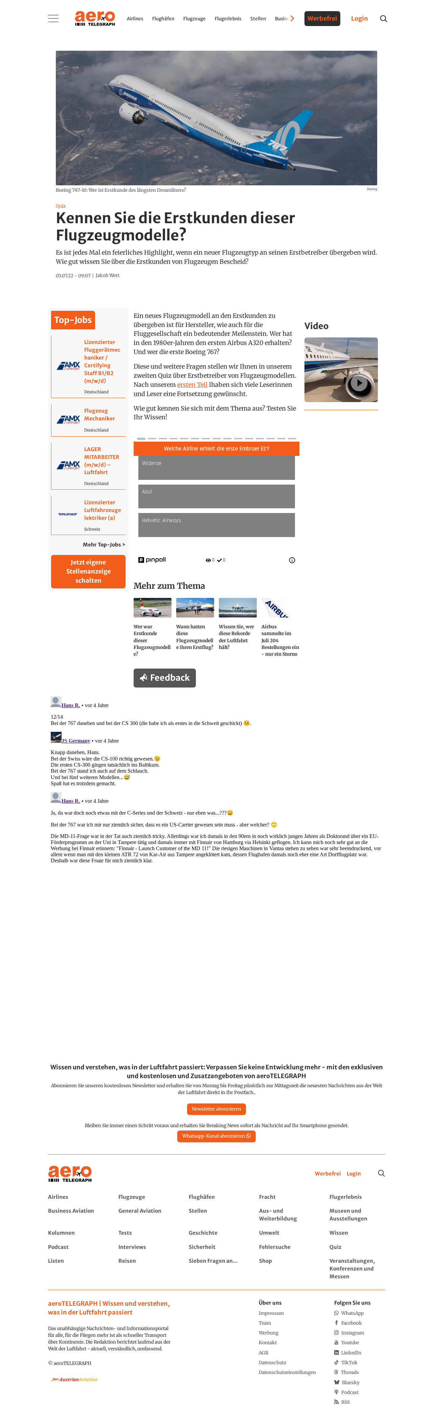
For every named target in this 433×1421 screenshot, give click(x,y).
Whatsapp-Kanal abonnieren (213, 1136)
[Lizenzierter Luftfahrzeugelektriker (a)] (88, 515)
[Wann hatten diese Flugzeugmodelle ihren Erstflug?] (195, 630)
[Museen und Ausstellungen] (357, 1215)
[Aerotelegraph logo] (95, 18)
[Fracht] (286, 1197)
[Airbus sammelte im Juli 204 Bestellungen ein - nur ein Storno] (280, 630)
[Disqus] (216, 778)
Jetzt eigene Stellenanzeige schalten (88, 571)
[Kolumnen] (75, 1233)
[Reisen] (146, 1269)
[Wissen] (357, 1233)
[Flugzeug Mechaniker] (88, 420)
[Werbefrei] (328, 1174)
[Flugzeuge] (146, 1197)
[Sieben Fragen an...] (216, 1269)
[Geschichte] (216, 1233)
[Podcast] (75, 1247)
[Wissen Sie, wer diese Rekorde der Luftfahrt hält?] (238, 630)
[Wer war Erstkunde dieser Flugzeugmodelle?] (153, 630)
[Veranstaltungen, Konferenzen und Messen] (357, 1269)
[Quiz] (357, 1247)
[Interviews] (146, 1247)
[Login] (354, 1174)
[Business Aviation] (75, 1215)
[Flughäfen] (216, 1197)
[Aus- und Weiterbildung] (286, 1215)
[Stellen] (216, 1215)
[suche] (383, 18)
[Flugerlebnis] (357, 1197)
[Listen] (75, 1269)
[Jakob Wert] (107, 275)
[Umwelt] (286, 1233)
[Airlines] (75, 1197)
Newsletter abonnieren (216, 1109)
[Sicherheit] (216, 1247)
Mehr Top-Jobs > (104, 544)
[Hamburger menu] (53, 18)
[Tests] (146, 1233)
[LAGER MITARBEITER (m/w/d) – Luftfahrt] (88, 466)
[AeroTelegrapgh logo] (70, 1174)
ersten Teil (192, 385)
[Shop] (286, 1269)
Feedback (170, 677)
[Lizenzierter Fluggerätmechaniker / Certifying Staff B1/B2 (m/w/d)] (88, 366)
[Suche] (381, 1173)
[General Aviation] (146, 1215)
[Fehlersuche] (286, 1247)
